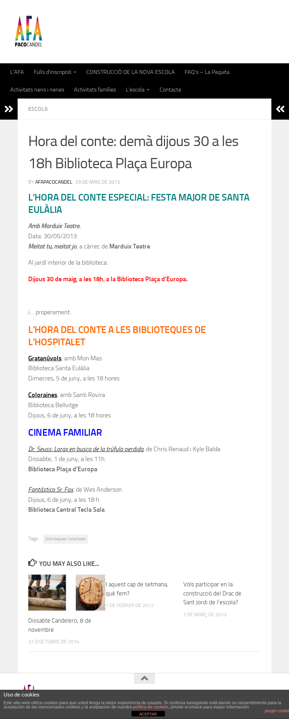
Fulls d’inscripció (52, 72)
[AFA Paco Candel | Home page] (28, 31)
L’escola (135, 89)
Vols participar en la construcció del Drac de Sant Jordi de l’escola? (212, 593)
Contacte (170, 89)
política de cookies (150, 707)
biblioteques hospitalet (65, 538)
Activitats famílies (95, 89)
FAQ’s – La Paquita (207, 72)
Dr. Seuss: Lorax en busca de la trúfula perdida (85, 449)
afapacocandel (53, 182)
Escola (38, 109)
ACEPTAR (148, 714)
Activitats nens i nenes (37, 89)
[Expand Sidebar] (9, 109)
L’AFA (17, 72)
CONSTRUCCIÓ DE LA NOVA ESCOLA (130, 72)
